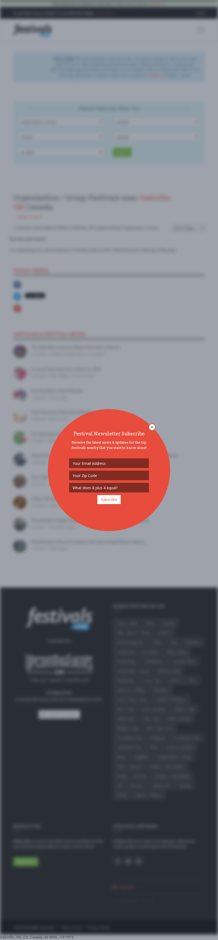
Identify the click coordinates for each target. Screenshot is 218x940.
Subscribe (109, 499)
